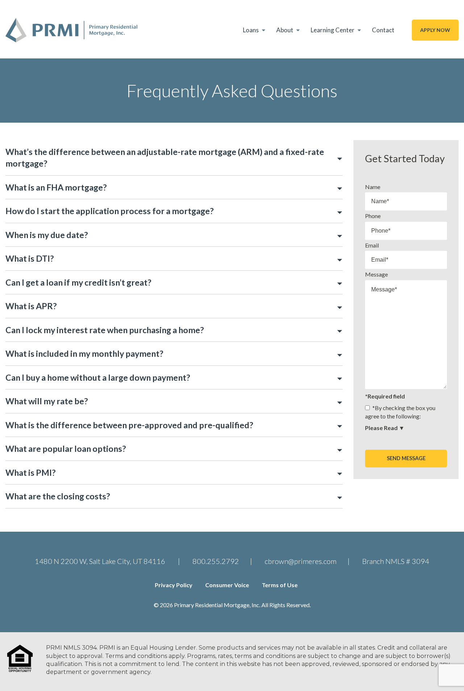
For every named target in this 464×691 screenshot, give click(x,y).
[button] (174, 157)
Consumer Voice (227, 584)
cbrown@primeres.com (300, 561)
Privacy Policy (173, 584)
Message (376, 274)
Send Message (406, 458)
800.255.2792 (215, 561)
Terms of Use (280, 584)
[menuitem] (255, 30)
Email (372, 245)
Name (372, 186)
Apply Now (435, 30)
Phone (373, 215)
